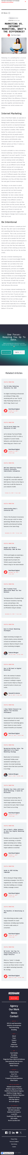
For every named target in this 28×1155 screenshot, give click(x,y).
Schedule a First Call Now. (7, 2)
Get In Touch (14, 998)
